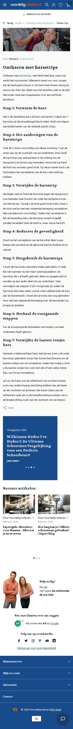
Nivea (16, 372)
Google (54, 623)
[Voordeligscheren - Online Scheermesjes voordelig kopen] (26, 5)
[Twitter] (26, 641)
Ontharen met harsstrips (39, 23)
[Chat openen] (62, 718)
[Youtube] (47, 641)
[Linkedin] (54, 641)
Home (18, 23)
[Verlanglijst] (60, 5)
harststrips (25, 75)
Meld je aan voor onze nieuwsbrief (36, 648)
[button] (26, 467)
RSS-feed (55, 709)
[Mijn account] (53, 5)
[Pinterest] (40, 641)
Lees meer (12, 460)
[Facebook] (19, 641)
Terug (9, 23)
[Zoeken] (46, 5)
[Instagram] (33, 641)
